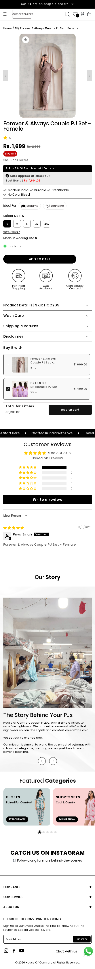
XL (36, 224)
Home (7, 28)
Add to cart (70, 410)
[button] (6, 14)
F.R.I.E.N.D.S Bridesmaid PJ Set (43, 385)
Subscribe (82, 939)
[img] (13, 528)
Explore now (17, 819)
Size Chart (11, 232)
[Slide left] (5, 75)
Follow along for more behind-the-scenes (49, 860)
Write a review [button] (47, 499)
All (16, 28)
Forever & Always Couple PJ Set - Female (43, 362)
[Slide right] (89, 75)
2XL (46, 224)
